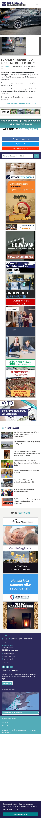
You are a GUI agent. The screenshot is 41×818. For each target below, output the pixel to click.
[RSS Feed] (11, 667)
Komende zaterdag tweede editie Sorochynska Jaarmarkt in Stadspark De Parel (27, 463)
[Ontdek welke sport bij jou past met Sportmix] (7, 473)
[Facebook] (3, 667)
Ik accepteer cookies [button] (21, 814)
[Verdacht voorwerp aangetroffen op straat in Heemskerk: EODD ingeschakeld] (7, 435)
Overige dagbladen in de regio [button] (12, 712)
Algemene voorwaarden (9, 718)
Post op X (21, 144)
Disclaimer (5, 722)
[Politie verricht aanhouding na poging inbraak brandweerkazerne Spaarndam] (7, 502)
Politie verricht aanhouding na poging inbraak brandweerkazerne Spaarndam (27, 501)
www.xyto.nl (8, 659)
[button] (1, 46)
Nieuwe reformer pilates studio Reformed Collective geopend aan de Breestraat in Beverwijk (27, 453)
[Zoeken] (36, 156)
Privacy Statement (7, 726)
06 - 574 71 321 (28, 129)
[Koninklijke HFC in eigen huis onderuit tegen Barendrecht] (7, 483)
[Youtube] (7, 667)
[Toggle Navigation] (37, 3)
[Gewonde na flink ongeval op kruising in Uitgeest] (7, 445)
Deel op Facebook (22, 139)
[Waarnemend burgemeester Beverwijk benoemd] (7, 492)
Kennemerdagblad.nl (14, 3)
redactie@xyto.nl (9, 656)
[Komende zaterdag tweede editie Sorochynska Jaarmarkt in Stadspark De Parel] (7, 464)
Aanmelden (7, 683)
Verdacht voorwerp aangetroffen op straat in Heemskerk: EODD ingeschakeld (26, 434)
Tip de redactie (22, 148)
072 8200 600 (9, 654)
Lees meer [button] (16, 809)
